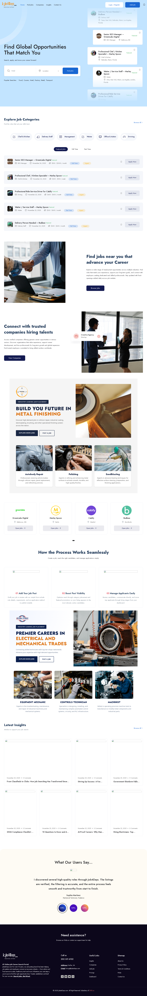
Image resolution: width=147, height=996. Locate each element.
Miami (110, 43)
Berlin (57, 522)
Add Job (132, 5)
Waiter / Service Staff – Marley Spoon (117, 55)
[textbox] (48, 71)
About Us (120, 961)
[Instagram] (73, 976)
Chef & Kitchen (106, 40)
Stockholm (128, 522)
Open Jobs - (20, 528)
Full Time (75, 149)
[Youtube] (69, 976)
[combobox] (49, 71)
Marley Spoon (56, 518)
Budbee (127, 518)
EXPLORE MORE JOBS (26, 659)
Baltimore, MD (125, 23)
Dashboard (92, 977)
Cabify (91, 518)
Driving (103, 82)
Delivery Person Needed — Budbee (115, 100)
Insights (48, 5)
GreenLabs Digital (20, 518)
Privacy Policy (122, 965)
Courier (26, 80)
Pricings (91, 973)
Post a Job (47, 433)
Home (22, 5)
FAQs (119, 973)
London (132, 62)
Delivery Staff (22, 226)
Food (20, 80)
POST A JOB (46, 659)
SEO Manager (111, 23)
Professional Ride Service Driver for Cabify (109, 78)
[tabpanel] (20, 519)
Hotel (32, 80)
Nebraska (104, 43)
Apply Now (132, 162)
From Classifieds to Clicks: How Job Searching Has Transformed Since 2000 (37, 782)
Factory (37, 80)
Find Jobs (30, 5)
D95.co (91, 990)
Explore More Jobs (27, 433)
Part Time (87, 149)
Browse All (137, 122)
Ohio (108, 62)
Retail (43, 80)
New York (114, 62)
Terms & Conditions (124, 969)
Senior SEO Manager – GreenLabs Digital (114, 18)
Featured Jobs (61, 149)
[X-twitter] (62, 976)
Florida (114, 43)
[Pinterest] (65, 976)
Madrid (92, 522)
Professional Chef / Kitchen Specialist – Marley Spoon (110, 35)
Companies (40, 5)
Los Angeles (125, 62)
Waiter (109, 60)
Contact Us (57, 5)
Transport (49, 80)
